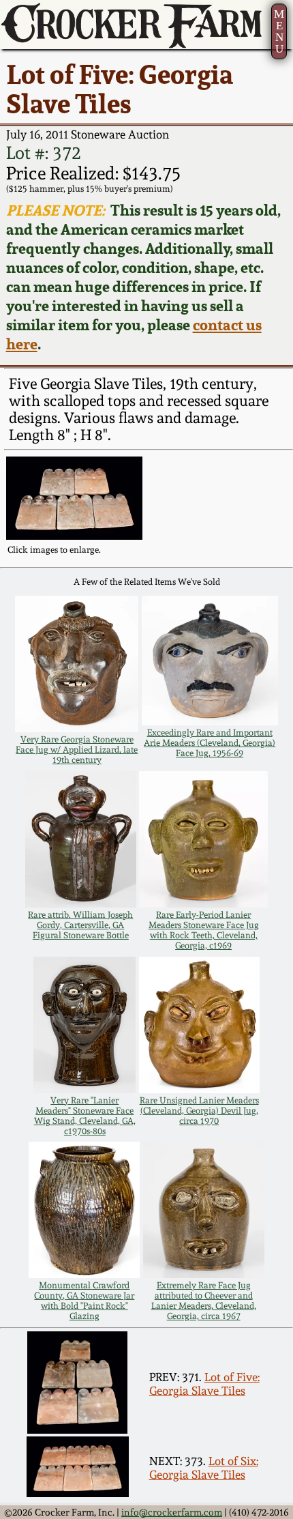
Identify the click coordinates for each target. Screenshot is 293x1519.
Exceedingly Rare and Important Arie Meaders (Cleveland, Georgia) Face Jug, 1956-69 (209, 742)
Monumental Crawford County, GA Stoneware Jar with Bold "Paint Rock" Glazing (84, 1300)
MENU (279, 32)
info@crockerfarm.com (171, 1512)
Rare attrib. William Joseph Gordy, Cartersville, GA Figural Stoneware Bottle (80, 925)
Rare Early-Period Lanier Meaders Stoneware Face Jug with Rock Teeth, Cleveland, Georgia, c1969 (204, 930)
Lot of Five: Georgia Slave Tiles (204, 1384)
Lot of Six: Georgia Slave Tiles (203, 1467)
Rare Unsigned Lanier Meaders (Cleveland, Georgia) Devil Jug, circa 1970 (199, 1110)
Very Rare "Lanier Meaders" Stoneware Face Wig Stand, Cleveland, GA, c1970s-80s (85, 1115)
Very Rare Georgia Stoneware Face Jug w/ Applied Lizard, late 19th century (77, 749)
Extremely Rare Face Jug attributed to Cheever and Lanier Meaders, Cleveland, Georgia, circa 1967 (203, 1300)
